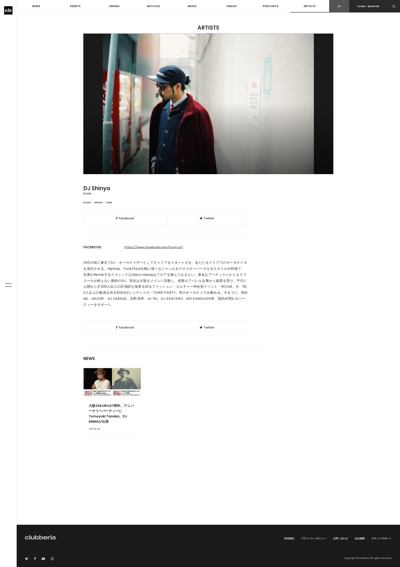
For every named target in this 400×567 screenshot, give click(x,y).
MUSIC (192, 6)
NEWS (36, 6)
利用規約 (289, 538)
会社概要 (360, 538)
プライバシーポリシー (313, 538)
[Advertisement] (208, 489)
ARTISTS (310, 6)
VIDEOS (231, 6)
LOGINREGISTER (368, 6)
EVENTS (75, 6)
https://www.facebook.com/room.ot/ (154, 247)
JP (339, 6)
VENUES (114, 6)
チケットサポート (382, 538)
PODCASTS (271, 6)
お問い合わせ (340, 538)
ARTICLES (153, 6)
